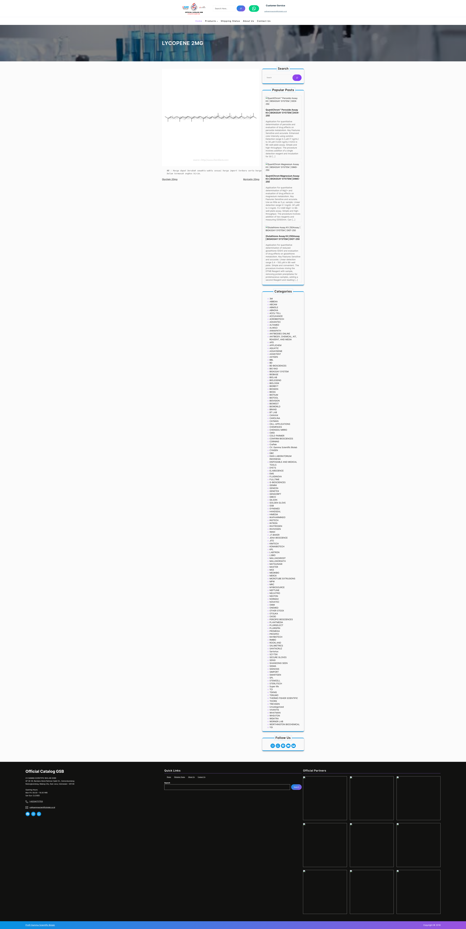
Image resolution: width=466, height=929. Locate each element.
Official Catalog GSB (44, 771)
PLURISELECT (276, 625)
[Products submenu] (217, 21)
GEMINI (273, 485)
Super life (274, 686)
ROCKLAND (275, 643)
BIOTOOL (274, 398)
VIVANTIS (274, 710)
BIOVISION (275, 400)
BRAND (273, 409)
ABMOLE (274, 307)
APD (272, 342)
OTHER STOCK (277, 610)
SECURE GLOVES (278, 657)
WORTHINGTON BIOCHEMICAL (285, 724)
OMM (272, 605)
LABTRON (274, 552)
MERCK (273, 575)
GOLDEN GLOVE (278, 503)
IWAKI (272, 532)
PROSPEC (274, 634)
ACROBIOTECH (277, 319)
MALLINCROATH (278, 561)
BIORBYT (274, 386)
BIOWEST (274, 403)
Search (167, 783)
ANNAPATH (275, 331)
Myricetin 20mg (251, 179)
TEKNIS (273, 692)
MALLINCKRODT (278, 558)
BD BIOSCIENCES (278, 366)
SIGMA (273, 666)
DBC (272, 453)
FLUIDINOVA (276, 476)
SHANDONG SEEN (279, 663)
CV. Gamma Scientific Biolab (283, 447)
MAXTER (274, 567)
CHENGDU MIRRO (278, 430)
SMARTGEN (275, 675)
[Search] (241, 8)
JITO (272, 540)
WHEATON (275, 715)
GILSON (273, 500)
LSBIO (272, 555)
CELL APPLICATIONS (280, 424)
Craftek (273, 444)
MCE (272, 570)
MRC (272, 584)
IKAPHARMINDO (277, 517)
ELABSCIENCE (277, 470)
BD (271, 363)
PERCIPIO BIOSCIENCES (281, 619)
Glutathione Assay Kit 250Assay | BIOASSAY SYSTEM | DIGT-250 (283, 237)
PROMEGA (275, 631)
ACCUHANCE (276, 316)
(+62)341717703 (36, 801)
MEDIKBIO (274, 573)
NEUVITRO (275, 593)
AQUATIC (274, 348)
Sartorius (274, 651)
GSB (272, 505)
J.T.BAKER (274, 535)
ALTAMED (274, 325)
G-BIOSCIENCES (278, 482)
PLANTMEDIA (276, 622)
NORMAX (274, 599)
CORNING (274, 441)
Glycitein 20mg (169, 179)
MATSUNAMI (276, 564)
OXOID (273, 616)
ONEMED (274, 608)
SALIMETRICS (276, 645)
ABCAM (273, 304)
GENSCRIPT (275, 494)
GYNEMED (275, 508)
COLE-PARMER (277, 435)
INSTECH (274, 520)
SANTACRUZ (276, 648)
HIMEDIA (274, 514)
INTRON (273, 523)
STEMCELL (275, 680)
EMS (272, 473)
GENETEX (274, 491)
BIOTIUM (274, 395)
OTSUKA (274, 613)
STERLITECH (276, 683)
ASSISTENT (275, 354)
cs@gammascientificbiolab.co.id (275, 11)
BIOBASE (274, 374)
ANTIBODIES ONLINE (280, 333)
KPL (271, 549)
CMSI (272, 433)
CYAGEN (274, 450)
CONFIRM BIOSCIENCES (281, 438)
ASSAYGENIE (276, 351)
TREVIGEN (275, 704)
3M (271, 298)
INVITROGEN (276, 526)
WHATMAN (275, 713)
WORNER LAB (276, 721)
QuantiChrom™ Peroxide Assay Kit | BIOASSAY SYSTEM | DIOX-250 (282, 113)
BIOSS (273, 392)
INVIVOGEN (275, 529)
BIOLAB (273, 377)
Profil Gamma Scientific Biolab (40, 925)
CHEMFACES (276, 427)
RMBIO (273, 640)
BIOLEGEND (275, 380)
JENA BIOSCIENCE (279, 538)
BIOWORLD (275, 406)
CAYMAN (274, 421)
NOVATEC (274, 602)
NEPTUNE (274, 590)
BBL (271, 360)
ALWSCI (273, 328)
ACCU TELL (275, 313)
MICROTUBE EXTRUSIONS (282, 578)
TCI (271, 689)
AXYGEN (274, 357)
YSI (271, 727)
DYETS (273, 468)
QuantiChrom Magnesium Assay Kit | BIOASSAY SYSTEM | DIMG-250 (283, 179)
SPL (271, 678)
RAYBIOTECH (276, 637)
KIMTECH (274, 543)
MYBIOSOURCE (277, 587)
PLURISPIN (275, 628)
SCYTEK (274, 654)
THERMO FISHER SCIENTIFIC (284, 698)
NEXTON (274, 596)
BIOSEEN (274, 389)
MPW (272, 581)
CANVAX (274, 415)
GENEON (274, 488)
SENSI (272, 660)
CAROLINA (275, 418)
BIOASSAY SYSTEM (279, 371)
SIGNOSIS (274, 669)
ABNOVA (274, 310)
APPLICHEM (275, 345)
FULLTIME (274, 479)
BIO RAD (274, 368)
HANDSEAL (275, 511)
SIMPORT (274, 672)
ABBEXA (274, 301)
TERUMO (274, 695)
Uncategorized (277, 707)
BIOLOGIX (274, 383)
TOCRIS (273, 701)
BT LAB (273, 412)
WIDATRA (274, 718)
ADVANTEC (275, 322)
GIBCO (273, 497)
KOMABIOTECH (277, 546)
